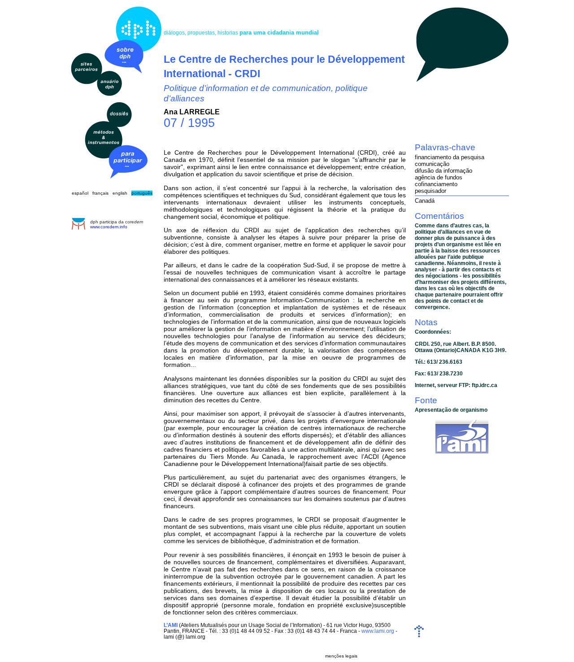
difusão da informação (443, 170)
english (120, 193)
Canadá (425, 200)
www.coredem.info (108, 226)
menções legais (341, 655)
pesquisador (430, 190)
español (80, 193)
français (100, 193)
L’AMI (171, 625)
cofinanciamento (436, 184)
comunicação (432, 164)
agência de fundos (438, 177)
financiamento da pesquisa (449, 157)
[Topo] (419, 635)
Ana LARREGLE (192, 112)
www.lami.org (377, 631)
